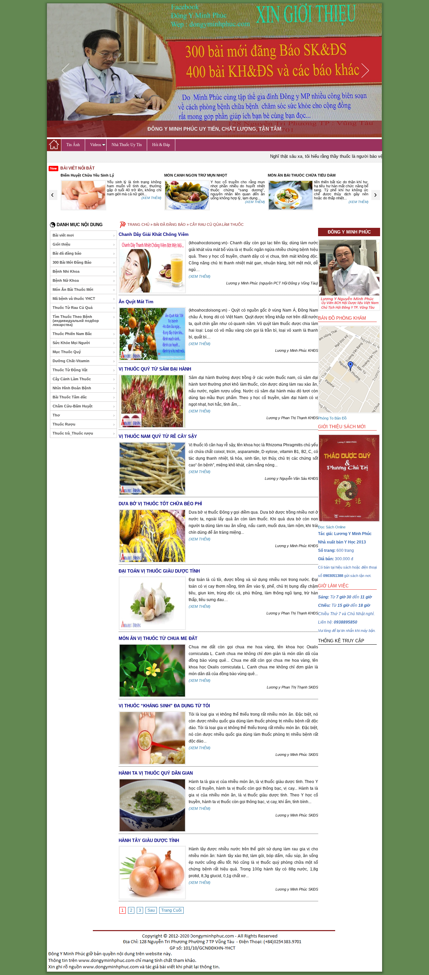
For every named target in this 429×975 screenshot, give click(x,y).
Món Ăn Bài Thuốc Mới (73, 289)
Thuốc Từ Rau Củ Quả (73, 308)
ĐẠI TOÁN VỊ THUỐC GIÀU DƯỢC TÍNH (159, 571)
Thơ (56, 415)
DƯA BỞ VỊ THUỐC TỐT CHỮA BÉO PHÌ (160, 503)
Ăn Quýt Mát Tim (136, 301)
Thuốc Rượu (64, 424)
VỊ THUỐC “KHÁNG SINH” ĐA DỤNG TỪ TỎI (164, 705)
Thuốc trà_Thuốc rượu (73, 433)
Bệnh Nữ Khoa (66, 280)
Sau (151, 910)
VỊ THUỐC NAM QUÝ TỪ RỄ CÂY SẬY (158, 436)
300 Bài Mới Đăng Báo (72, 262)
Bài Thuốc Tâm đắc (70, 397)
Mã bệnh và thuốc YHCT (74, 299)
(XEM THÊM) (151, 198)
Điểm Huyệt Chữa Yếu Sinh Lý (87, 175)
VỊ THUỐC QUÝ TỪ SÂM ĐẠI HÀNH (155, 369)
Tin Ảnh (73, 144)
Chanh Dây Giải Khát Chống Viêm (154, 234)
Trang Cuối (171, 910)
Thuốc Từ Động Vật (70, 370)
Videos (95, 144)
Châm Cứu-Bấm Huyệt (73, 406)
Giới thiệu (61, 244)
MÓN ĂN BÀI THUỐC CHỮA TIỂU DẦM (301, 175)
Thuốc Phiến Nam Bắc (72, 334)
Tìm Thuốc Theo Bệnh (76, 321)
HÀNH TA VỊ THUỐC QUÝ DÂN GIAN (156, 773)
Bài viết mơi (63, 235)
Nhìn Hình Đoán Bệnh (72, 388)
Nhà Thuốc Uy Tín (127, 144)
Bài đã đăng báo (67, 253)
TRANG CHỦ (138, 224)
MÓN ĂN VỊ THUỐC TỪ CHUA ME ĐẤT (158, 638)
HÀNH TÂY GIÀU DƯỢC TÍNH (149, 840)
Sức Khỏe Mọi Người (71, 343)
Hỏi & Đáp (161, 144)
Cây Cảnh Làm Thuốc (72, 379)
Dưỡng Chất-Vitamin (71, 361)
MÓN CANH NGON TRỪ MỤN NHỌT (195, 175)
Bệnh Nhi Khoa (66, 271)
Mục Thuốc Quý (67, 352)
